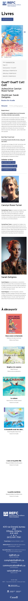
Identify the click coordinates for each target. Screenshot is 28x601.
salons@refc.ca (14, 571)
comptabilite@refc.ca (14, 560)
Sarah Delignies (10, 96)
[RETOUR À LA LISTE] (7, 20)
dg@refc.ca (14, 555)
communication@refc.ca (14, 565)
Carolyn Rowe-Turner (11, 90)
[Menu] (25, 32)
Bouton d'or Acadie (8, 100)
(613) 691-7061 (14, 537)
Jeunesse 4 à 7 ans (10, 62)
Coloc (23, 581)
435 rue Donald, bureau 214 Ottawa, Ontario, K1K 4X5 (14, 530)
